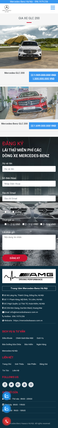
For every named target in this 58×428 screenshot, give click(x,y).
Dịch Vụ (40, 338)
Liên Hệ (15, 370)
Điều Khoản (7, 338)
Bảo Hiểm (29, 344)
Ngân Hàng (41, 344)
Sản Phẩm (31, 364)
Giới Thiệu (19, 364)
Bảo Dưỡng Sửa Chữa (11, 344)
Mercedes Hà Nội (10, 350)
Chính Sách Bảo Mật (24, 338)
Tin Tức (5, 370)
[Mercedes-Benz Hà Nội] (6, 8)
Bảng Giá (43, 364)
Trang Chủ (6, 364)
